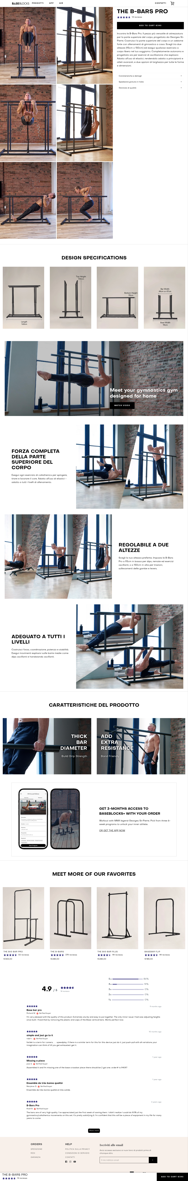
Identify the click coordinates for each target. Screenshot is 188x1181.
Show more (94, 1130)
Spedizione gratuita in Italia (131, 82)
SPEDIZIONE (36, 1149)
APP (51, 3)
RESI (33, 1153)
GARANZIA (35, 1157)
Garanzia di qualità (127, 88)
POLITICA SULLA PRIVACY (77, 1149)
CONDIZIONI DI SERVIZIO (77, 1153)
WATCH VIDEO (122, 405)
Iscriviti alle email (111, 1145)
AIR (61, 3)
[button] (129, 979)
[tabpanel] (94, 1070)
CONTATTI (160, 3)
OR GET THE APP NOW (112, 831)
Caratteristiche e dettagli (130, 76)
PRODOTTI (38, 3)
